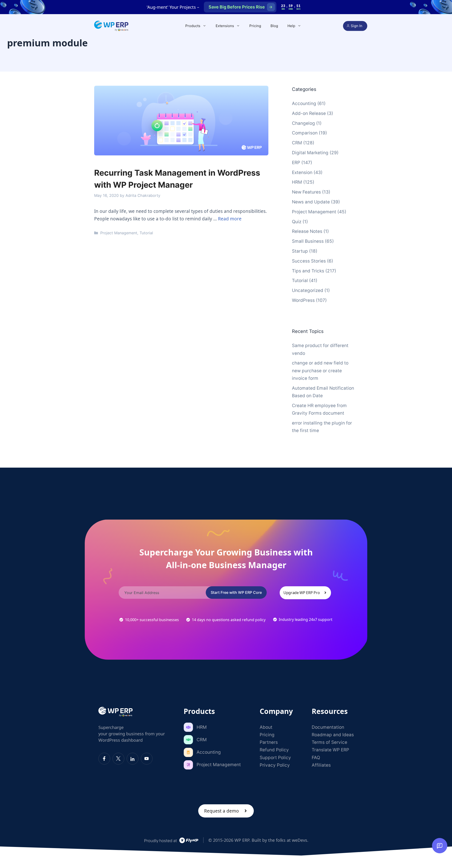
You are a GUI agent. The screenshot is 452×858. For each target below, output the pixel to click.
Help (291, 26)
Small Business (308, 241)
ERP (296, 162)
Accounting (304, 103)
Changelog (303, 123)
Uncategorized (307, 290)
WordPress (303, 300)
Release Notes (307, 231)
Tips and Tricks (308, 271)
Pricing (255, 26)
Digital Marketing (310, 152)
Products (192, 26)
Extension (302, 172)
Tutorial (146, 233)
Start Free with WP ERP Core (236, 592)
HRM (297, 182)
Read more (230, 219)
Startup (300, 251)
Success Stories (309, 261)
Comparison (305, 133)
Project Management (118, 233)
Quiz (296, 221)
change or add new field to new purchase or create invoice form (320, 370)
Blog (274, 26)
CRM (297, 143)
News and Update (311, 202)
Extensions (225, 26)
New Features (306, 192)
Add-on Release (309, 113)
